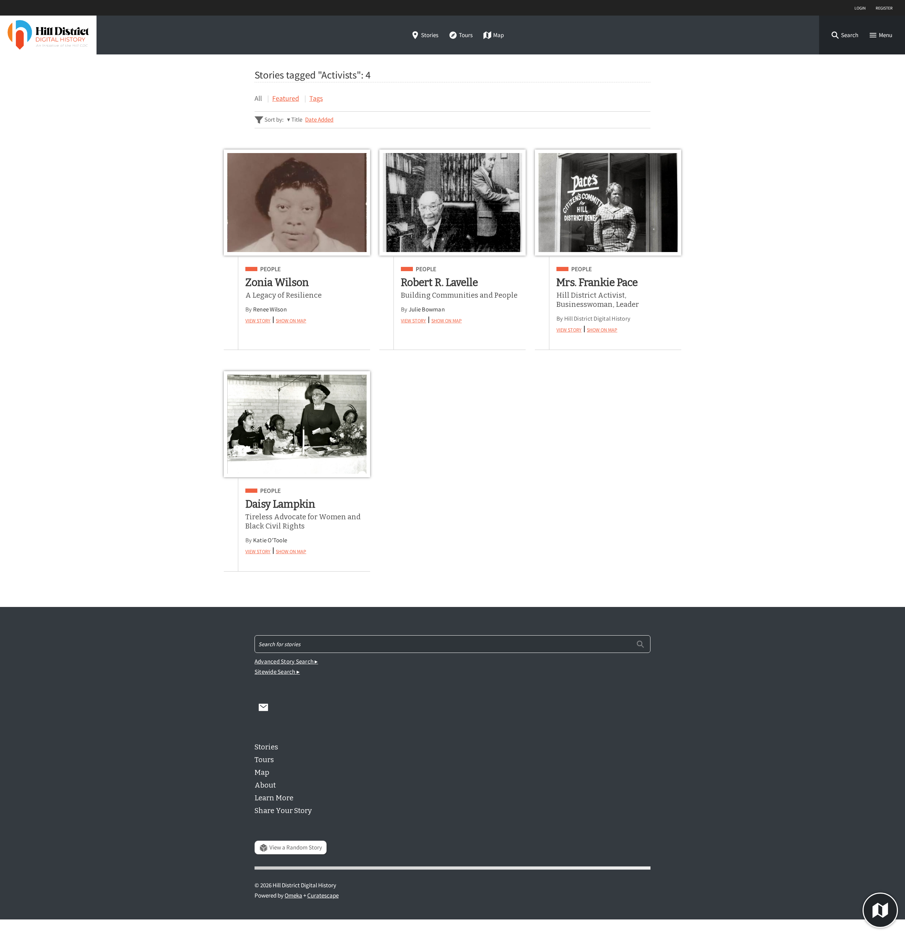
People (270, 269)
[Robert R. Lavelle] (452, 203)
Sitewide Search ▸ (277, 672)
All (258, 98)
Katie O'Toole (270, 540)
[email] (263, 707)
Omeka (293, 895)
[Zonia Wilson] (297, 203)
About (265, 785)
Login (860, 7)
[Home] (48, 35)
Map (498, 35)
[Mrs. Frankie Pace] (608, 203)
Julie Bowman (427, 309)
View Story (257, 319)
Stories (429, 35)
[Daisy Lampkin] (297, 424)
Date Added (319, 119)
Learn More (274, 798)
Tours (466, 35)
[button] (844, 35)
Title (296, 119)
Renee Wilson (270, 309)
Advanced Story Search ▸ (286, 661)
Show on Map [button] (291, 319)
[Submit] (640, 644)
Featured (285, 98)
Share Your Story (283, 810)
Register (884, 7)
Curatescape (323, 895)
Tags (316, 98)
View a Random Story (295, 847)
